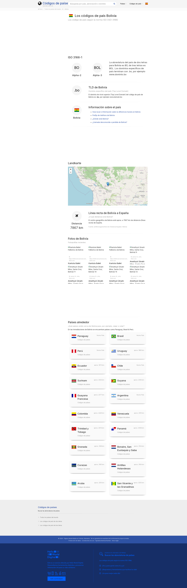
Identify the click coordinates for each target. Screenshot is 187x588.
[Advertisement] (51, 44)
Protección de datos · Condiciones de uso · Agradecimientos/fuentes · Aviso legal (93, 540)
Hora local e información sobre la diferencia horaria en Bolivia (116, 112)
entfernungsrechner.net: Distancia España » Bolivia (110, 227)
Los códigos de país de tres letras (51, 525)
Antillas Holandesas (124, 468)
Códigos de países (56, 3)
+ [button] (70, 169)
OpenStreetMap (143, 205)
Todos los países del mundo (49, 517)
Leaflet (136, 205)
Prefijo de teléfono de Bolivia (103, 115)
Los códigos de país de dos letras (51, 521)
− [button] (70, 172)
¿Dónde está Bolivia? (100, 119)
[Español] (147, 4)
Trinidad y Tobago (84, 432)
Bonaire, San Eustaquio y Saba (127, 450)
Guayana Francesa (84, 398)
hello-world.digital (56, 579)
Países (122, 4)
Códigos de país (135, 4)
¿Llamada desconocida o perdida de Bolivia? (109, 122)
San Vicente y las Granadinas (125, 486)
